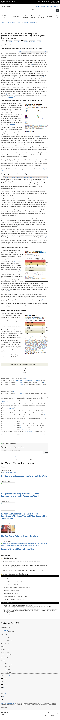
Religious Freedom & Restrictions (41, 456)
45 (40, 283)
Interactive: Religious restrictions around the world (15, 596)
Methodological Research (7, 670)
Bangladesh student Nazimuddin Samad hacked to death (20, 395)
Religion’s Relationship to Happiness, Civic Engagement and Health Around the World (20, 495)
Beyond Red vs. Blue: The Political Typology (15, 574)
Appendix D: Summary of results (11, 590)
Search (33, 9)
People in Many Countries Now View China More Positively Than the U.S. (24, 570)
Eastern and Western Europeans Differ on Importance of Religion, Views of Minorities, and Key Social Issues (24, 516)
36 (40, 165)
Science (3, 660)
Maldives (21, 425)
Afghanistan (22, 403)
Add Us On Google (6, 44)
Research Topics (5, 16)
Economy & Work (5, 657)
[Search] (57, 10)
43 (14, 261)
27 (43, 76)
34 (14, 147)
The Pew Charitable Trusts (50, 706)
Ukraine (21, 437)
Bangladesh (22, 393)
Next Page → (25, 372)
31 (15, 123)
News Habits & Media (6, 667)
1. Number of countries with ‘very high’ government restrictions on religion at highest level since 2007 (27, 606)
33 (21, 143)
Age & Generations (5, 650)
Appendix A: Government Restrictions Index (14, 581)
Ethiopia (21, 423)
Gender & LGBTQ (5, 653)
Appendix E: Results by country (11, 593)
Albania (21, 421)
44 (20, 270)
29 (6, 94)
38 (16, 207)
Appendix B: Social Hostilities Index (12, 584)
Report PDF (6, 579)
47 (42, 299)
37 (2, 170)
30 (14, 96)
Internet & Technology (6, 663)
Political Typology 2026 (10, 558)
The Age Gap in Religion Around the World (19, 536)
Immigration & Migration (7, 640)
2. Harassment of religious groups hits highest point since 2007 (19, 608)
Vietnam (21, 384)
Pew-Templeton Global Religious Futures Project (14, 456)
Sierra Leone (22, 434)
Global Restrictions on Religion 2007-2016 (14, 599)
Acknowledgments (8, 614)
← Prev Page (25, 369)
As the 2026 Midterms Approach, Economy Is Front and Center (21, 562)
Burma (21, 382)
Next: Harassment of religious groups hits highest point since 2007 (24, 364)
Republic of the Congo (24, 429)
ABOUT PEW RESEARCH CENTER (7, 703)
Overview (12, 124)
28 (20, 84)
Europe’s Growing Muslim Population (17, 549)
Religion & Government (29, 456)
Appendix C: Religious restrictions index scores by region (17, 587)
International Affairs (6, 638)
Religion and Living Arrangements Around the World (24, 476)
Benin (21, 410)
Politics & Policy (5, 634)
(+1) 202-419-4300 (5, 630)
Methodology (40, 388)
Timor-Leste (22, 439)
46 (9, 290)
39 (38, 211)
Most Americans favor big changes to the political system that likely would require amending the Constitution (25, 566)
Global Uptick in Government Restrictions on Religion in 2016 (17, 30)
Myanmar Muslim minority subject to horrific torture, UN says (28, 380)
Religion (3, 647)
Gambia (21, 414)
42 (46, 236)
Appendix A (10, 97)
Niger (21, 427)
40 (17, 225)
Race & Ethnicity (5, 644)
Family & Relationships (6, 654)
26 (32, 64)
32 (39, 136)
